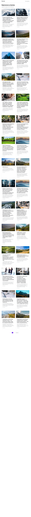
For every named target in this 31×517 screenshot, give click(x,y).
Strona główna (27, 1)
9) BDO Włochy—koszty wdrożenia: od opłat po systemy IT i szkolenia (21, 233)
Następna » (17, 332)
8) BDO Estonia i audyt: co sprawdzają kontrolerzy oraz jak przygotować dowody (22, 255)
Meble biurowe (5, 166)
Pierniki (3, 1)
